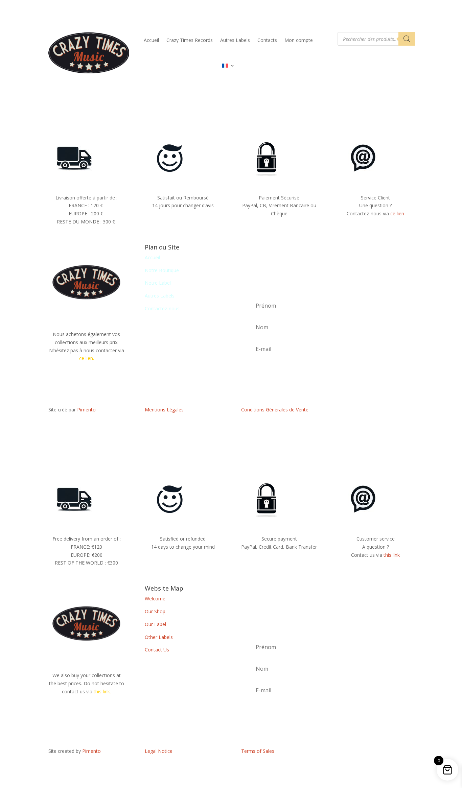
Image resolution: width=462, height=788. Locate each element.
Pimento (86, 409)
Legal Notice (158, 751)
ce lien (397, 213)
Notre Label (158, 283)
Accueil (151, 40)
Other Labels (159, 637)
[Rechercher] (406, 39)
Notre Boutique (162, 270)
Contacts (267, 40)
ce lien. (86, 358)
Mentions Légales (164, 409)
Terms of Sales (257, 751)
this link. (102, 691)
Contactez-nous (162, 308)
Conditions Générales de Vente (274, 409)
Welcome (155, 598)
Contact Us (157, 649)
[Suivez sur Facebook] (375, 411)
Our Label (155, 624)
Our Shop (155, 611)
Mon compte (298, 40)
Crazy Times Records (189, 40)
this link (392, 555)
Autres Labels (235, 40)
